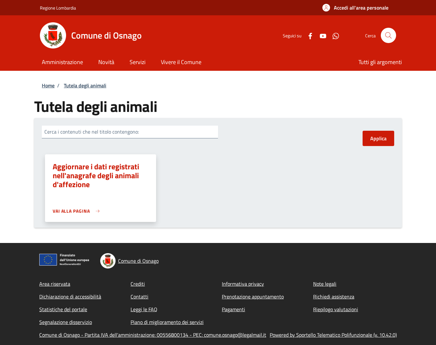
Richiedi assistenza (333, 296)
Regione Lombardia (58, 7)
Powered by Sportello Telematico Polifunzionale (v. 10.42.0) (333, 335)
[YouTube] (320, 35)
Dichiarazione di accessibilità (70, 296)
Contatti (139, 296)
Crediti (138, 284)
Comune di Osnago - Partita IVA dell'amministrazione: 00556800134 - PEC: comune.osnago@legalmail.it (152, 335)
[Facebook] (307, 35)
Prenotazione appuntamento (253, 296)
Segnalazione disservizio (65, 322)
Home (48, 85)
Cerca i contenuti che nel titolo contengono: (91, 132)
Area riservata (54, 284)
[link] (78, 211)
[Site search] (388, 35)
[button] (355, 7)
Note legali (324, 284)
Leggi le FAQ (144, 309)
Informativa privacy (243, 284)
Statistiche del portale (63, 309)
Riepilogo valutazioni (335, 309)
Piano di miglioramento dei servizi (167, 322)
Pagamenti (233, 309)
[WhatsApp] (333, 35)
